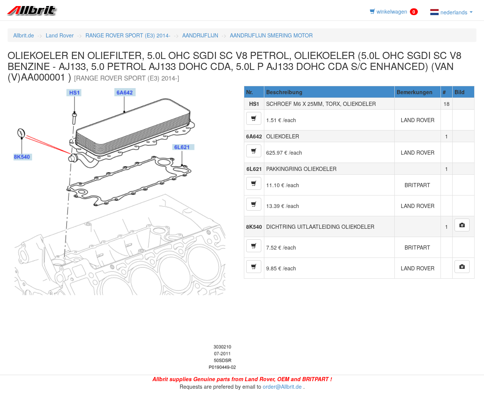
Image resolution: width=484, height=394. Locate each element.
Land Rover (60, 35)
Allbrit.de (23, 35)
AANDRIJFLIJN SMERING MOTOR (271, 35)
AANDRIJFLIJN (200, 35)
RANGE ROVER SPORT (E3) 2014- (128, 35)
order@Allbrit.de (282, 386)
